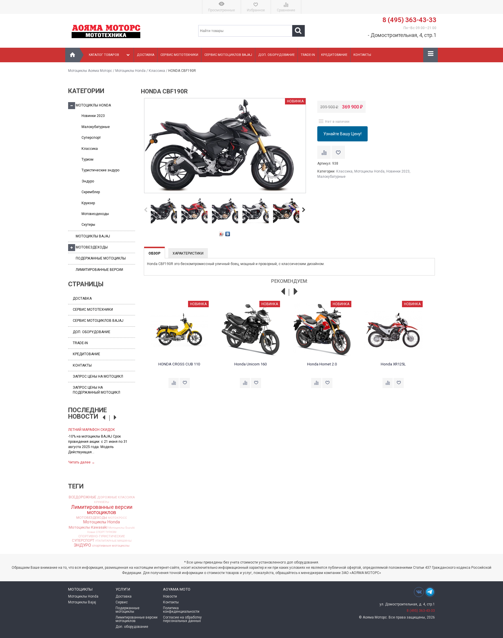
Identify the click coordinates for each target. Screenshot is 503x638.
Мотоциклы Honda (130, 71)
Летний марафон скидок (91, 430)
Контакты (362, 55)
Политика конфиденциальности (181, 610)
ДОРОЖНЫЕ (107, 497)
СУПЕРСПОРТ (83, 540)
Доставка (145, 55)
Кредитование (334, 55)
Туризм (87, 159)
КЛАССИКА (126, 497)
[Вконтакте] (419, 591)
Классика (157, 71)
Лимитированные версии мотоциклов (101, 509)
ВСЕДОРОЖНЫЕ (82, 497)
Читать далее (81, 462)
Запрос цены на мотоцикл (98, 376)
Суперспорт (91, 138)
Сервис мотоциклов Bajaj (228, 55)
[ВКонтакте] (228, 234)
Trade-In (308, 55)
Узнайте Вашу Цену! (342, 133)
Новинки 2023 (93, 116)
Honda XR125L (393, 364)
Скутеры (88, 225)
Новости (170, 596)
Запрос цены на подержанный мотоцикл (96, 389)
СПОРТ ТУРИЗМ (106, 532)
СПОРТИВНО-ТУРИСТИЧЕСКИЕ (101, 536)
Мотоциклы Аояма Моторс (90, 71)
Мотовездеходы (95, 214)
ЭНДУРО (82, 545)
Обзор (154, 253)
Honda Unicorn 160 (250, 364)
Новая (91, 532)
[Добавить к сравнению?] (324, 152)
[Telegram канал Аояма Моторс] (430, 593)
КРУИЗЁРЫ (101, 502)
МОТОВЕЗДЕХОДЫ (91, 518)
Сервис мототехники (179, 55)
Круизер (88, 203)
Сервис (122, 602)
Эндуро (88, 181)
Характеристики (188, 253)
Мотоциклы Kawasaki (88, 527)
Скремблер (91, 192)
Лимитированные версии (99, 270)
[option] (101, 445)
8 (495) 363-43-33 (409, 20)
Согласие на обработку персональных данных (182, 619)
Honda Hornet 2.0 (322, 364)
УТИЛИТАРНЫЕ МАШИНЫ (113, 540)
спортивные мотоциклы (111, 545)
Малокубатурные (96, 127)
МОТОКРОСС (117, 517)
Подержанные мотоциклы (101, 258)
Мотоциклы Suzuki (121, 527)
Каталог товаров (104, 55)
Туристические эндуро (100, 170)
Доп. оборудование (276, 55)
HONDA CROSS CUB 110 (179, 364)
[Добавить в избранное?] (338, 152)
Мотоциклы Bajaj (93, 236)
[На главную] (72, 55)
